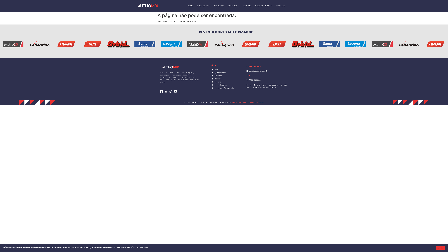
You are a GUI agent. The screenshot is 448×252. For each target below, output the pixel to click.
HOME (190, 6)
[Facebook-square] (161, 91)
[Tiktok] (170, 91)
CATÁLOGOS (233, 6)
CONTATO (280, 6)
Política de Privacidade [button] (138, 247)
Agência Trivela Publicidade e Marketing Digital (248, 102)
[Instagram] (165, 91)
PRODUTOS (219, 6)
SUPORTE (247, 6)
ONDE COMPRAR (262, 6)
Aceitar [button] (440, 248)
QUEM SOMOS (203, 6)
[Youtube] (175, 91)
